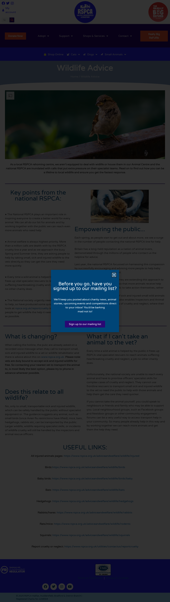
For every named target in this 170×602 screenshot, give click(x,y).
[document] (85, 301)
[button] (114, 275)
